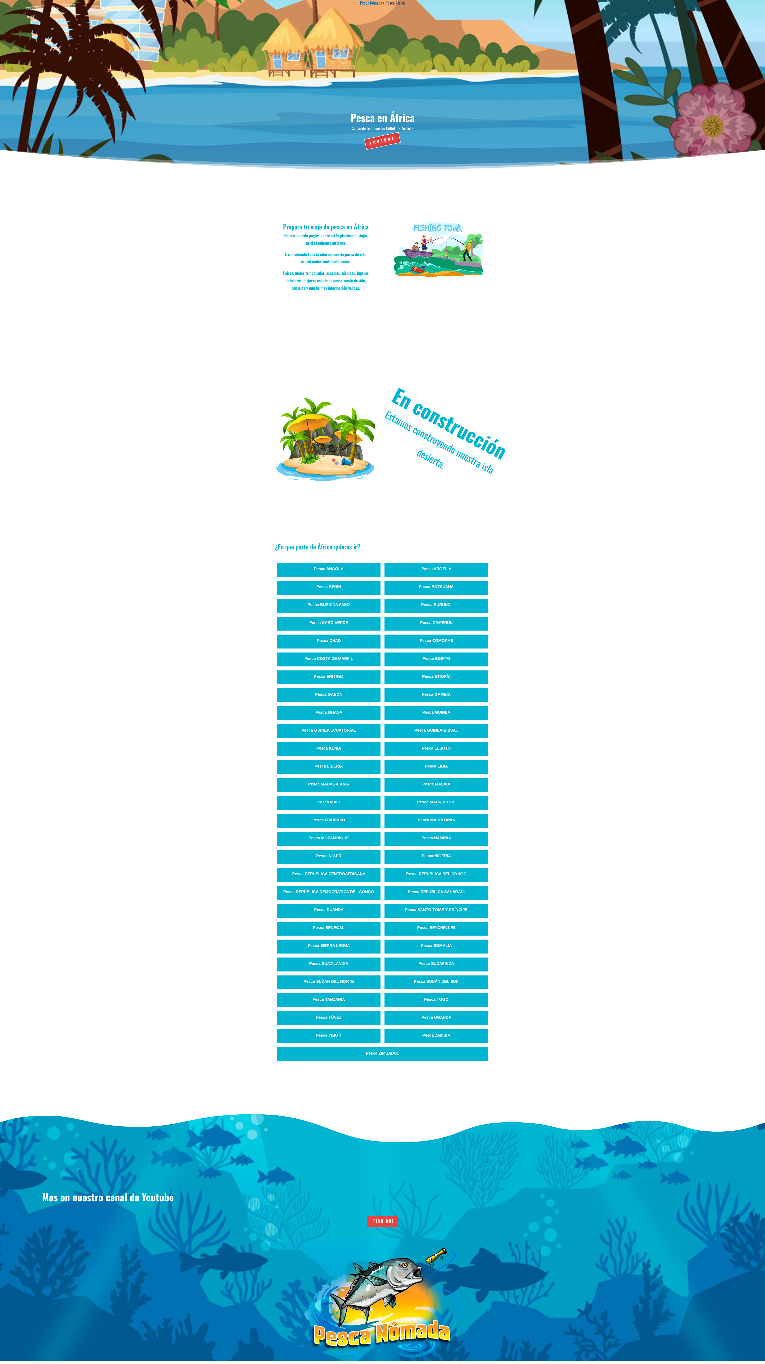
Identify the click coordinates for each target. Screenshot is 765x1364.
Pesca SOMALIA (436, 945)
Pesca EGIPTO (436, 658)
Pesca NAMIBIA (436, 838)
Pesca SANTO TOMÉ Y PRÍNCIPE (436, 909)
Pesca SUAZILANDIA (328, 963)
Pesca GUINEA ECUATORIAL (329, 730)
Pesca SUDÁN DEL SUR (436, 981)
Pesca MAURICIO (328, 820)
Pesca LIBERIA (329, 766)
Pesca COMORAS (436, 640)
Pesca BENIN (328, 587)
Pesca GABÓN (328, 694)
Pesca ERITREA (329, 676)
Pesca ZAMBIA (436, 1035)
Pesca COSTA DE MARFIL (328, 658)
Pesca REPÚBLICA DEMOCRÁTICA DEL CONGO (328, 892)
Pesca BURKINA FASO (329, 604)
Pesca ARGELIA (436, 569)
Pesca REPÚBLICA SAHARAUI (436, 892)
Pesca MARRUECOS (436, 802)
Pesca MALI (329, 802)
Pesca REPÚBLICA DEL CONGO (436, 874)
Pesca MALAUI (436, 784)
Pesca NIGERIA (436, 856)
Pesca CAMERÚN (436, 622)
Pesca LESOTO (436, 748)
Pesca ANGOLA (328, 569)
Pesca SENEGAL (328, 927)
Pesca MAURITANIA (436, 820)
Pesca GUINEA (436, 712)
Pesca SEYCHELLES (436, 927)
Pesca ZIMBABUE (382, 1053)
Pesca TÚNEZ (328, 1017)
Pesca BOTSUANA (436, 587)
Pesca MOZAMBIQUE (329, 838)
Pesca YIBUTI (328, 1035)
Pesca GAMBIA (436, 694)
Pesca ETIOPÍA (436, 676)
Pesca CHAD (329, 640)
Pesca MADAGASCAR (328, 784)
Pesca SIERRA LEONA (329, 945)
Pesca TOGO (436, 999)
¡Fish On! (383, 1221)
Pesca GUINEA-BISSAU (436, 730)
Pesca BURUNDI (436, 604)
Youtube (382, 140)
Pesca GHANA (328, 712)
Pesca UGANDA (436, 1017)
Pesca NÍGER (328, 856)
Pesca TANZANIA (329, 999)
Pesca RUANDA (328, 909)
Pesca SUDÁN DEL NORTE (329, 981)
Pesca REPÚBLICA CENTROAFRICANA (328, 874)
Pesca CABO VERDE (328, 622)
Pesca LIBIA (436, 766)
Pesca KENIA (328, 748)
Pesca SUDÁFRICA (436, 963)
